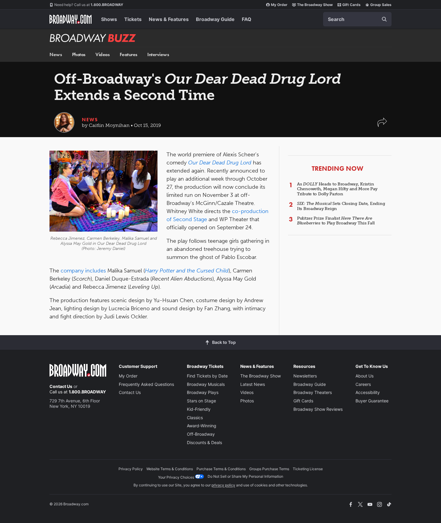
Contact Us (61, 386)
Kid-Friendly (199, 409)
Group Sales (381, 4)
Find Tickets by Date (207, 375)
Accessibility (368, 392)
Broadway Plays (202, 392)
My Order (279, 4)
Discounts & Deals (204, 442)
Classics (195, 417)
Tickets (133, 19)
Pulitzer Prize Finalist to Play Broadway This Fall (335, 221)
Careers (363, 384)
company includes (83, 270)
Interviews (158, 54)
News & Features (169, 19)
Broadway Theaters (312, 392)
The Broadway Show (315, 4)
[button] (382, 125)
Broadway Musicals (206, 384)
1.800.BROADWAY (88, 4)
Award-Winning (201, 425)
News (56, 54)
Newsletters (305, 375)
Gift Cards (351, 4)
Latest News (252, 384)
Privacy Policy (130, 469)
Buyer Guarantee (372, 400)
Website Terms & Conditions (169, 469)
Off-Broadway (201, 434)
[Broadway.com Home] (71, 19)
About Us (365, 375)
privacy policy (223, 485)
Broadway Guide (215, 19)
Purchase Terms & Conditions (221, 469)
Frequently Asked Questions (146, 384)
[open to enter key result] (384, 19)
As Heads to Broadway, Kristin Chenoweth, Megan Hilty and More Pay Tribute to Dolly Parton (337, 189)
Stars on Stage (201, 400)
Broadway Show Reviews (318, 409)
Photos (79, 54)
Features (128, 54)
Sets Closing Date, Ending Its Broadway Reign (341, 206)
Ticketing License (308, 469)
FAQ (246, 19)
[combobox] (357, 19)
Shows (109, 19)
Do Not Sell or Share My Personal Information (245, 476)
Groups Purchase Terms (269, 469)
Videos (102, 54)
